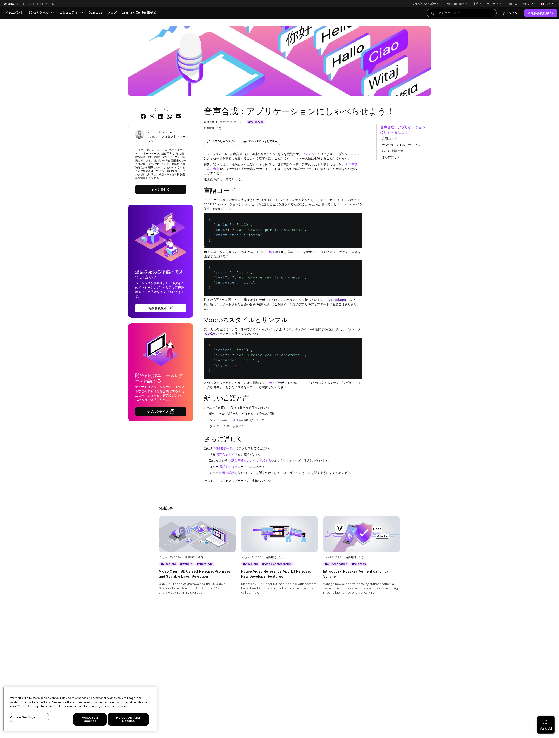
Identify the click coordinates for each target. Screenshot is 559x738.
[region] (80, 709)
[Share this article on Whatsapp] (169, 116)
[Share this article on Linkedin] (160, 116)
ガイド (273, 383)
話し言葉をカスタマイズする (251, 460)
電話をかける (228, 466)
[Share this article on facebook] (143, 116)
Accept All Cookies (90, 719)
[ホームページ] (29, 3)
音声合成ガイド (227, 454)
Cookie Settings (22, 717)
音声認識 (228, 473)
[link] (14, 12)
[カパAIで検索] (462, 13)
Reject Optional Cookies (128, 719)
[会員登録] (160, 308)
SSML (232, 420)
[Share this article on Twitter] (152, 116)
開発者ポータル (224, 448)
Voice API (310, 154)
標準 (272, 252)
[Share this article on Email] (178, 116)
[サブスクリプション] (160, 411)
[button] (521, 3)
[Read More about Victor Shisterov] (160, 189)
